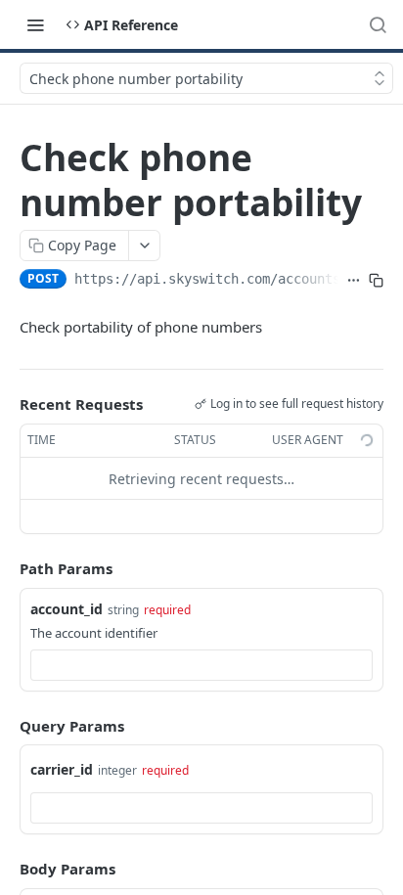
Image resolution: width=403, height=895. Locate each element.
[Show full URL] (353, 280)
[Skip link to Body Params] (6, 869)
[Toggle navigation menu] (35, 24)
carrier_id (61, 769)
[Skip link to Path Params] (6, 569)
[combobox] (201, 665)
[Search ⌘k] (377, 24)
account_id (66, 609)
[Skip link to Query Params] (6, 726)
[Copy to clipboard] (376, 280)
